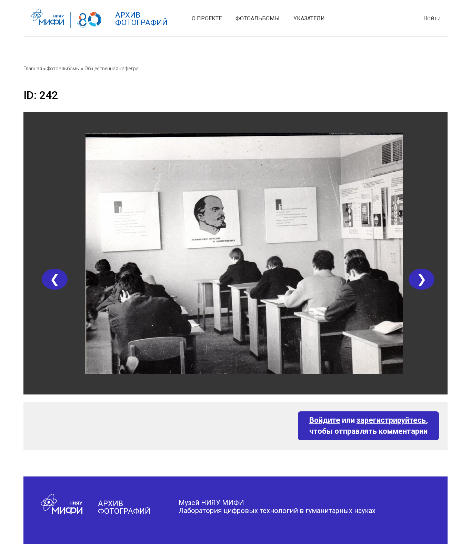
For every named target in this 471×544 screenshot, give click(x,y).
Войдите (324, 420)
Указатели (309, 18)
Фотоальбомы (258, 18)
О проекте (207, 18)
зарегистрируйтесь (391, 420)
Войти (432, 18)
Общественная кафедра (111, 68)
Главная (32, 68)
